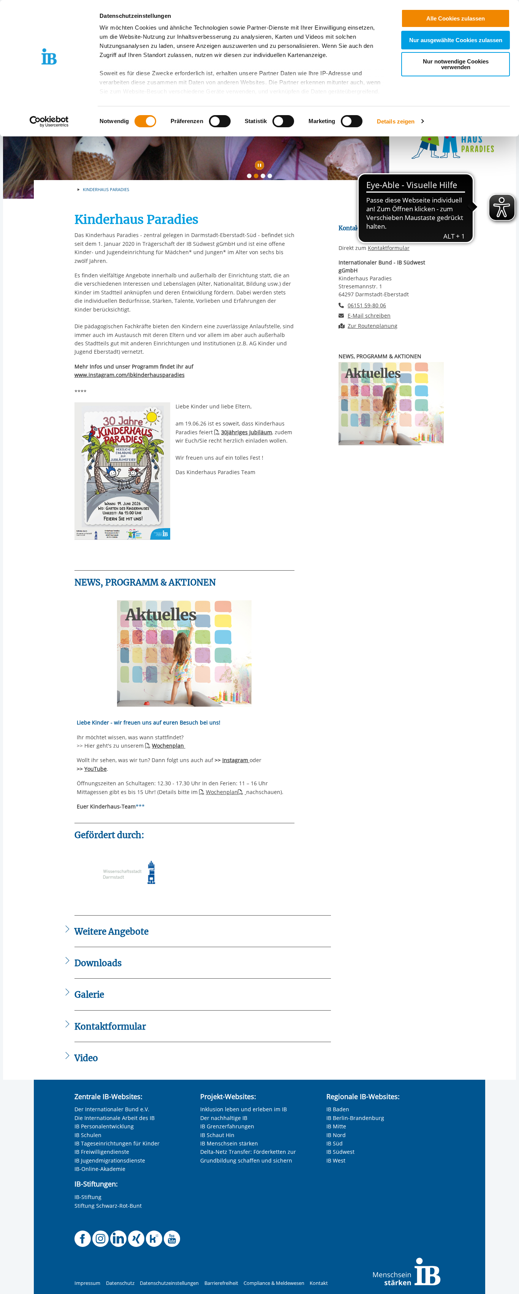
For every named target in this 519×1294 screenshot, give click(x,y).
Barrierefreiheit (221, 1283)
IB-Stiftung (87, 1197)
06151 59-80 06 (367, 305)
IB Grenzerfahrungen (227, 1126)
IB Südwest (340, 1151)
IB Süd (334, 1143)
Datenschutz (120, 1283)
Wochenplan (222, 792)
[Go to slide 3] (264, 177)
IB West (335, 1160)
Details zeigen (396, 121)
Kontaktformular (389, 248)
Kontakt (319, 1283)
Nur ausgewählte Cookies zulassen (455, 40)
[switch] (220, 121)
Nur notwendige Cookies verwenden (456, 64)
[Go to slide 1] (251, 177)
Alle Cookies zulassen (455, 18)
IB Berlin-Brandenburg (355, 1118)
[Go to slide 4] (271, 177)
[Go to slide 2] (257, 177)
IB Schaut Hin (217, 1135)
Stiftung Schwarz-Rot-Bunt (108, 1205)
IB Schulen (87, 1135)
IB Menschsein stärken (229, 1143)
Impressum (87, 1283)
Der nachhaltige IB (223, 1118)
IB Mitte (336, 1126)
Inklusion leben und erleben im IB (243, 1109)
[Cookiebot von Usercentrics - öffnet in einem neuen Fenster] (49, 121)
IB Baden (337, 1109)
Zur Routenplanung (372, 325)
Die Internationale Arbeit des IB (114, 1118)
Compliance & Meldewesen (274, 1283)
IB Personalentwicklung (104, 1126)
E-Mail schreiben (369, 315)
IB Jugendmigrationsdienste (109, 1160)
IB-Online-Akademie (99, 1168)
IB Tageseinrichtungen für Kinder (117, 1143)
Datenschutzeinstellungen (169, 1283)
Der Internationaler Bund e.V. (111, 1109)
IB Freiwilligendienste (101, 1151)
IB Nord (336, 1135)
